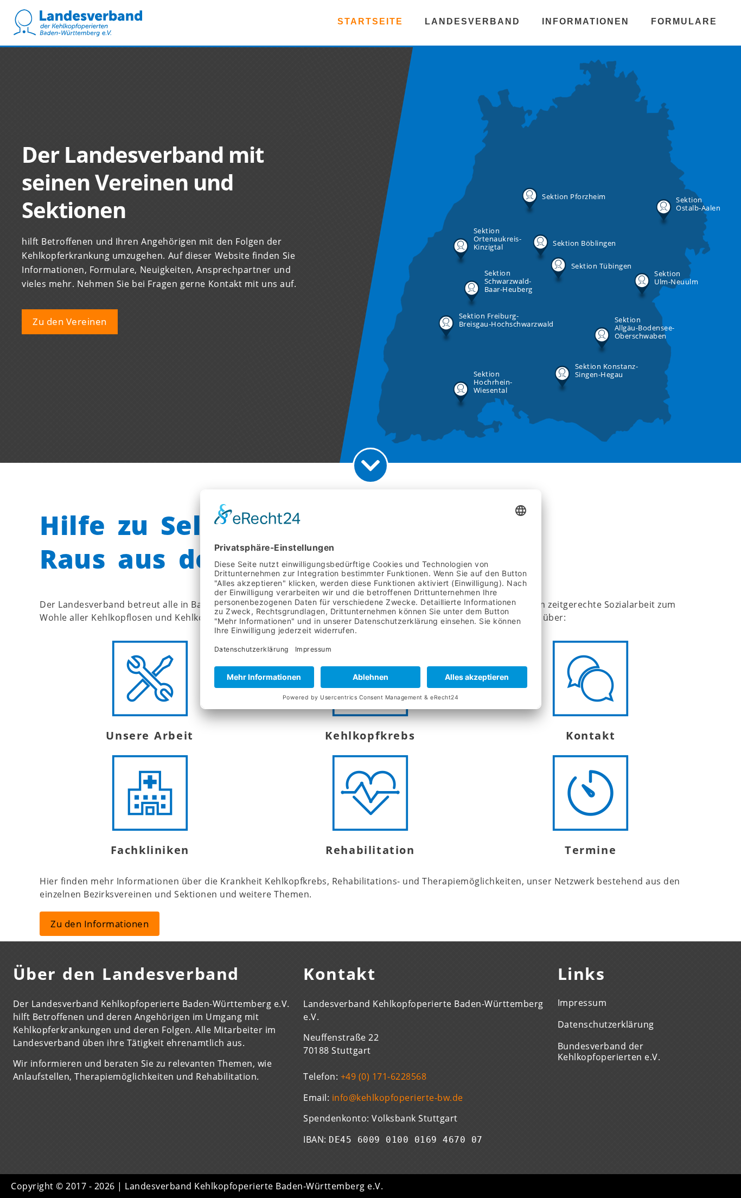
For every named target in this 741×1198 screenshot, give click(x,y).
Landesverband (472, 21)
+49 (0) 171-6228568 (384, 1076)
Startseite (370, 21)
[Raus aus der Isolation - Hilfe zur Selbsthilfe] (370, 465)
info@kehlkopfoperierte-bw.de (397, 1098)
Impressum (582, 1002)
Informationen (585, 21)
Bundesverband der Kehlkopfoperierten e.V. (609, 1051)
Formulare (684, 21)
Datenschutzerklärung (606, 1024)
